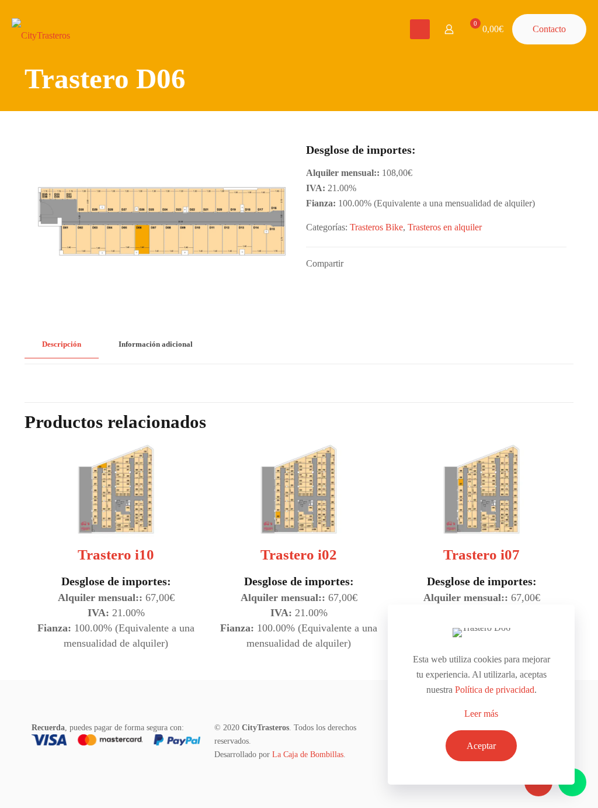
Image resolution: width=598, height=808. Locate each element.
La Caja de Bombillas (307, 754)
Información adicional (156, 344)
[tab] (62, 345)
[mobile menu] (420, 29)
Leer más (481, 714)
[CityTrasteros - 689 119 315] (41, 29)
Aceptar (481, 746)
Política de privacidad (494, 690)
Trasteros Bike (376, 227)
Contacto (549, 29)
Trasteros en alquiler (445, 227)
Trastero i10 (116, 554)
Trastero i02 (298, 554)
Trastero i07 (481, 554)
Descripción (61, 344)
